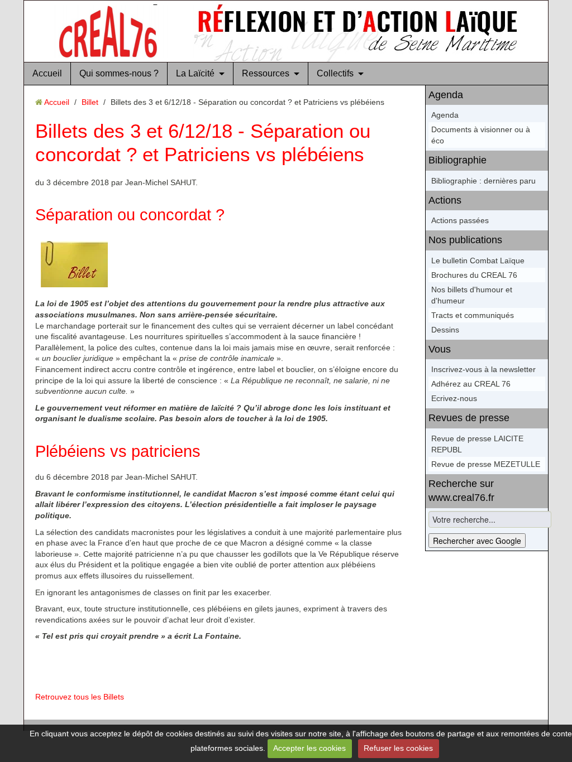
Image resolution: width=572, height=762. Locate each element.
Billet (90, 102)
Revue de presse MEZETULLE (485, 464)
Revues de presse (468, 417)
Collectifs (335, 73)
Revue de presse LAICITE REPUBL (477, 444)
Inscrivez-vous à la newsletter (483, 369)
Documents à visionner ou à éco (480, 135)
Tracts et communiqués (472, 315)
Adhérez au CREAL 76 (471, 383)
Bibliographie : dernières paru (483, 180)
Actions (444, 200)
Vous (439, 349)
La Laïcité (195, 73)
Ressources (265, 73)
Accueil (47, 73)
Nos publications (465, 239)
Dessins (445, 329)
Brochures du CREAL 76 (474, 275)
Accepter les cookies (309, 748)
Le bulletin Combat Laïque (478, 260)
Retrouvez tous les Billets (79, 696)
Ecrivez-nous (454, 398)
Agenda (445, 94)
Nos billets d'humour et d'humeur (471, 295)
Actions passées (460, 220)
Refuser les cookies (398, 748)
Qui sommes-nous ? (119, 73)
